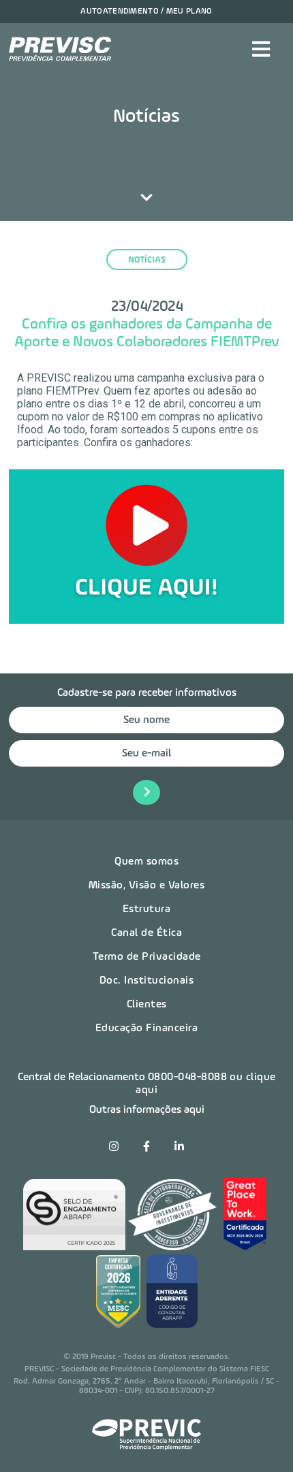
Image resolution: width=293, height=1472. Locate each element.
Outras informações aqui (146, 1110)
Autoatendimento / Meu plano (146, 11)
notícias (147, 260)
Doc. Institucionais (146, 980)
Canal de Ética (146, 933)
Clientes (147, 1004)
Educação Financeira (146, 1028)
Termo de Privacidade (147, 957)
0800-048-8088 (188, 1077)
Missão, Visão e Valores (147, 885)
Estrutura (147, 909)
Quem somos (146, 861)
